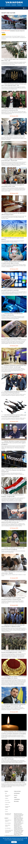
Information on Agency (8, 821)
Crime (6, 811)
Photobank (19, 5)
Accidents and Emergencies (8, 814)
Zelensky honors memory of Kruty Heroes (14, 782)
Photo (15, 795)
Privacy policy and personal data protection (9, 831)
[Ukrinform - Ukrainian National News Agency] (14, 2)
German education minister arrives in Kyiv (14, 135)
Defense (7, 804)
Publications (17, 791)
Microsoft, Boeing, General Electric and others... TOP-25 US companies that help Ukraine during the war (13, 470)
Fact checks (7, 802)
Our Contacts (8, 823)
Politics (6, 798)
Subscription (8, 5)
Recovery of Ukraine (7, 796)
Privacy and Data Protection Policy (16, 839)
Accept (14, 842)
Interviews (17, 793)
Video (15, 797)
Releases (16, 801)
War (6, 793)
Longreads (17, 799)
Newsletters (14, 5)
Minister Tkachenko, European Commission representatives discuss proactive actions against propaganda (13, 442)
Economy (7, 800)
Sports (6, 809)
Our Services (8, 828)
